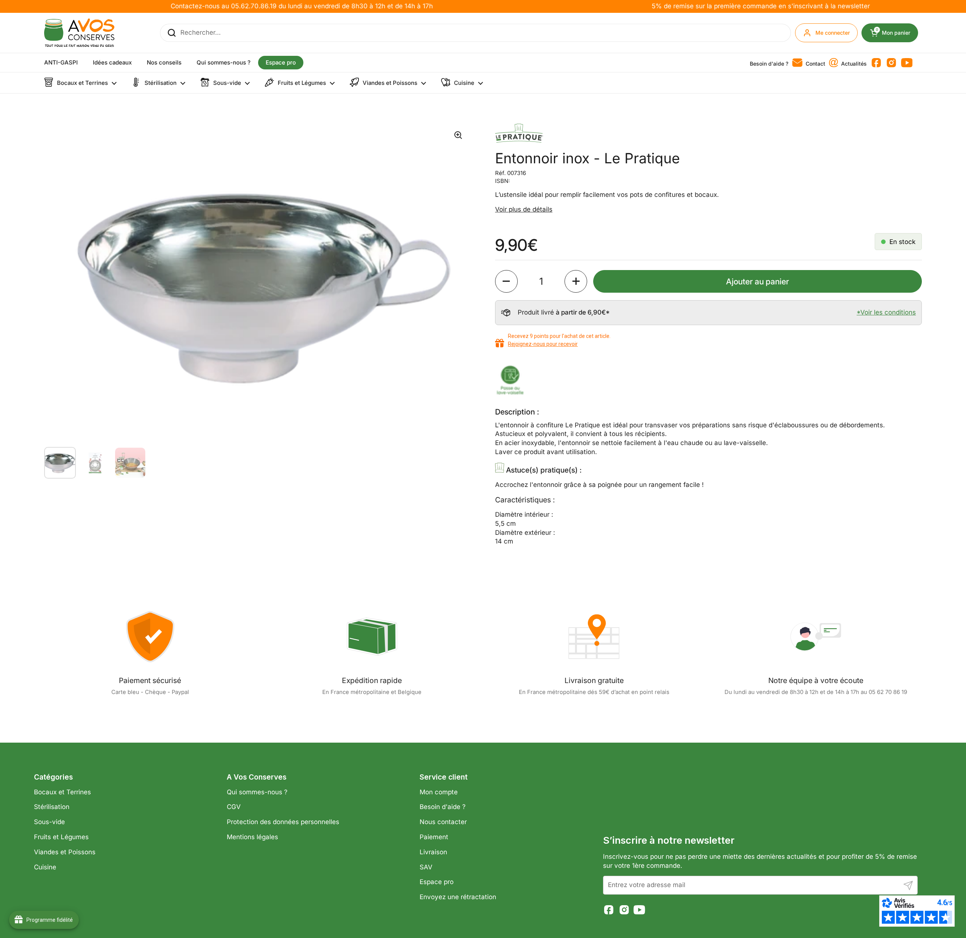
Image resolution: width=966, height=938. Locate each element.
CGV (234, 807)
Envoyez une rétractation (458, 897)
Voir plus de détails (523, 209)
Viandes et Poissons (64, 852)
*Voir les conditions (886, 312)
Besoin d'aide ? (443, 807)
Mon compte (439, 792)
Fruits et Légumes (61, 837)
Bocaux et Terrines (62, 792)
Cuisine (45, 867)
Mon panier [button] (897, 33)
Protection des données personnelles (283, 822)
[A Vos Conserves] (79, 32)
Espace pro (437, 882)
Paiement (434, 837)
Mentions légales (252, 837)
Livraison (433, 852)
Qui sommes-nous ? (257, 792)
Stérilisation (51, 807)
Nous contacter (443, 822)
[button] (506, 281)
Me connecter (832, 32)
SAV (426, 867)
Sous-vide (49, 822)
